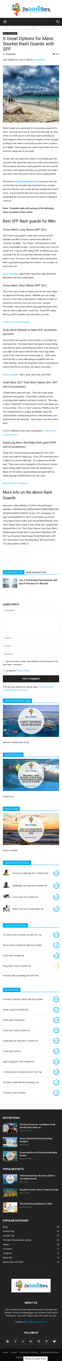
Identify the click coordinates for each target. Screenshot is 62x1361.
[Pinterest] (46, 1341)
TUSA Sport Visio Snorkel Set (16, 1030)
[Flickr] (23, 1341)
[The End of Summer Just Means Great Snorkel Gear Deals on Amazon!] (10, 1128)
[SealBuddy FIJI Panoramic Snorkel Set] (6, 886)
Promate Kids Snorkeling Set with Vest (20, 975)
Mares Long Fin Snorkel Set (16, 1009)
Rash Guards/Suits (30, 28)
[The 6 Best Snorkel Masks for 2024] (10, 1207)
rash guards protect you (26, 181)
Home (5, 28)
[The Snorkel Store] (31, 9)
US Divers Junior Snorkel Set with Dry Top (22, 934)
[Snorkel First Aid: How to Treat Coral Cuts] (10, 1192)
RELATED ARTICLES (14, 572)
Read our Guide (10, 850)
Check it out (8, 796)
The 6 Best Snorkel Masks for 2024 (36, 1204)
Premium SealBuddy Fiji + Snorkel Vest (30, 873)
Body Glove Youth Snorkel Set (17, 965)
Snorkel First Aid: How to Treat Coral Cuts (39, 1190)
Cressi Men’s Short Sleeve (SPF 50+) (25, 285)
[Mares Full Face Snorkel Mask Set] (6, 909)
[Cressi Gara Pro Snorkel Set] (6, 897)
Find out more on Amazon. (15, 483)
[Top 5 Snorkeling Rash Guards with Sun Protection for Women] (10, 583)
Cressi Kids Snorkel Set (13, 955)
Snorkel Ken (10, 54)
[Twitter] (54, 1341)
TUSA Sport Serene (12, 1051)
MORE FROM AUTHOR (36, 572)
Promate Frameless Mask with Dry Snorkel (23, 999)
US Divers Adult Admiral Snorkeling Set (21, 1082)
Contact (14, 1352)
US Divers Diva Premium (14, 1092)
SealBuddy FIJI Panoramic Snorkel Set (29, 885)
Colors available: (10, 273)
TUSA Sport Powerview (14, 1020)
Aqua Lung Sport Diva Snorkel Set (18, 1061)
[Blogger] (8, 1341)
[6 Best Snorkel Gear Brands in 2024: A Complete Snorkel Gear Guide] (10, 1179)
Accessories (15, 28)
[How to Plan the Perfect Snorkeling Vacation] (10, 1142)
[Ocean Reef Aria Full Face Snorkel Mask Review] (10, 1156)
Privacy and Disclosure (50, 1352)
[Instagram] (39, 1341)
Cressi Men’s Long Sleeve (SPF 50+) (25, 229)
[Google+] (31, 1341)
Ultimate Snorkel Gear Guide (16, 742)
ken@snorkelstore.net (36, 1321)
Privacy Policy (23, 670)
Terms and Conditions (29, 1352)
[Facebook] (15, 1341)
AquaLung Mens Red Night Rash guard (26, 442)
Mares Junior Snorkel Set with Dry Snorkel (22, 945)
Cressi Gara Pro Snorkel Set (25, 897)
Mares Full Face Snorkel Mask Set (28, 908)
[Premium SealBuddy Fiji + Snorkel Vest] (6, 873)
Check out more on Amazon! (16, 322)
